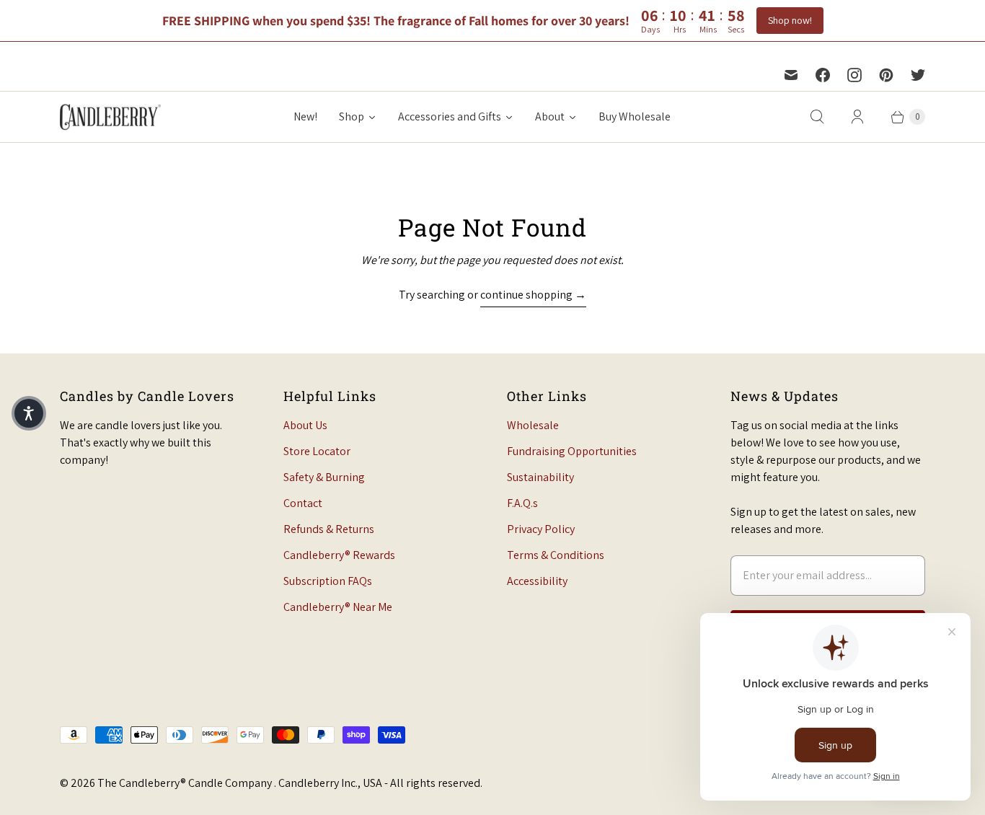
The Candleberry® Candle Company (185, 782)
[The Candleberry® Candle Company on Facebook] (823, 75)
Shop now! (790, 20)
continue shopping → (533, 294)
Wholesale (533, 425)
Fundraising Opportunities (572, 451)
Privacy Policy (541, 529)
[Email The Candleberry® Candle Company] (791, 75)
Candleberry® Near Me (337, 606)
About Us (305, 425)
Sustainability (540, 477)
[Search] (817, 117)
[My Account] (857, 117)
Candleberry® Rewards (339, 555)
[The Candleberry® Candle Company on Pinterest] (886, 75)
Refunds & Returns (328, 529)
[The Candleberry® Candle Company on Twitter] (918, 75)
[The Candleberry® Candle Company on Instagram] (854, 75)
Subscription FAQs (327, 581)
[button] (29, 413)
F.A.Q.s (522, 503)
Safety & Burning (324, 477)
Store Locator (316, 451)
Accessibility (537, 581)
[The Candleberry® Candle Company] (110, 117)
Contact (302, 503)
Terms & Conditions (555, 555)
